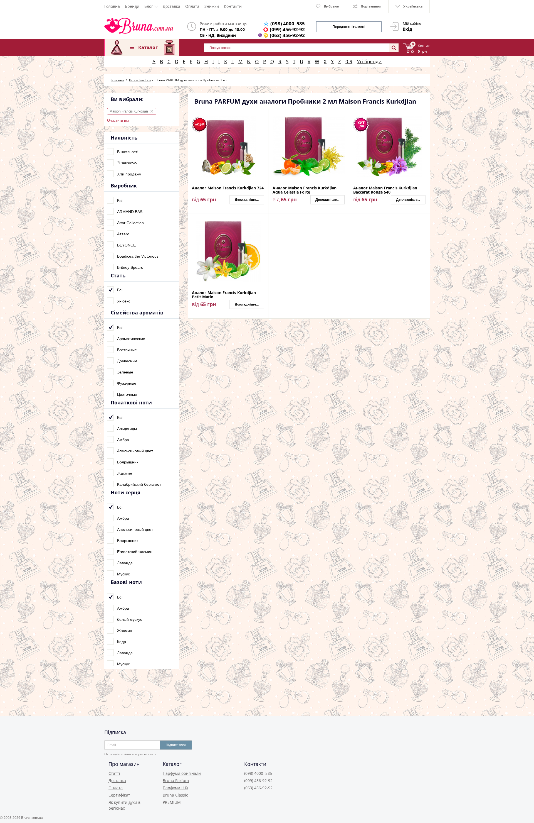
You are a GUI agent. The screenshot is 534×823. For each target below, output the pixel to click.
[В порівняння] (262, 117)
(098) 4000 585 (287, 23)
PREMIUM (172, 802)
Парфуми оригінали (182, 773)
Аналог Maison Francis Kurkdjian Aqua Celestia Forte (305, 190)
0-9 (348, 61)
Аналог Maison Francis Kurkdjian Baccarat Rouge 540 (385, 190)
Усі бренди (369, 61)
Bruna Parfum (176, 780)
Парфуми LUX (175, 787)
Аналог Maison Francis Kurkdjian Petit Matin (224, 294)
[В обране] (262, 124)
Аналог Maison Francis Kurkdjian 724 (228, 188)
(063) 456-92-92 (287, 35)
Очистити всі (118, 120)
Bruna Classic (175, 795)
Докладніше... (247, 199)
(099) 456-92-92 (287, 29)
